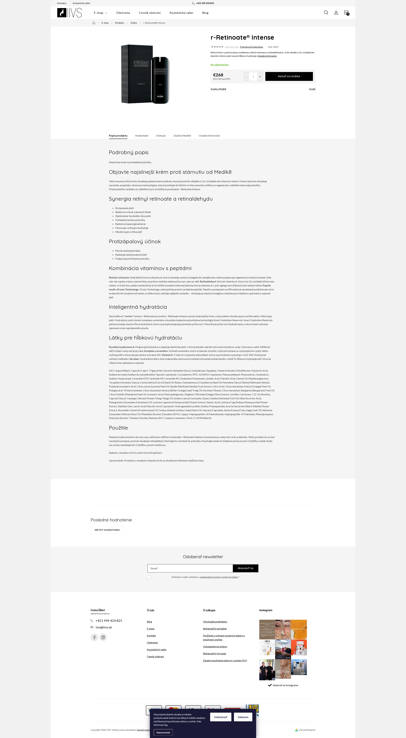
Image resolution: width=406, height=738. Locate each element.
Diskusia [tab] (161, 135)
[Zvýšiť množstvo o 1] (260, 76)
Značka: (218, 89)
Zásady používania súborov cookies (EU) (225, 660)
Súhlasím (243, 716)
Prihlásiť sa (245, 568)
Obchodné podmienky (215, 621)
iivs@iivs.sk (104, 627)
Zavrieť (233, 88)
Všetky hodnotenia (107, 530)
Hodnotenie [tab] (141, 135)
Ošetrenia (152, 642)
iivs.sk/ (103, 637)
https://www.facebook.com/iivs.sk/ (94, 637)
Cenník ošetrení (155, 656)
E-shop (150, 628)
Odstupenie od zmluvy (215, 646)
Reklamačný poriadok (215, 628)
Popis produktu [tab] (118, 135)
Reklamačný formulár (214, 653)
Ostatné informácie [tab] (209, 135)
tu (166, 724)
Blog (149, 621)
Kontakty (61, 3)
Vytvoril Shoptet (307, 729)
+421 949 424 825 (109, 620)
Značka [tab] (182, 135)
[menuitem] (100, 12)
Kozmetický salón (81, 3)
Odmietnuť (220, 716)
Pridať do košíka (289, 76)
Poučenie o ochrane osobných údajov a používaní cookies (224, 637)
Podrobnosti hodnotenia (251, 47)
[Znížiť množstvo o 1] (246, 76)
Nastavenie (163, 732)
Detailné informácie (267, 56)
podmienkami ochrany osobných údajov (219, 577)
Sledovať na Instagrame (285, 685)
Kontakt (151, 635)
